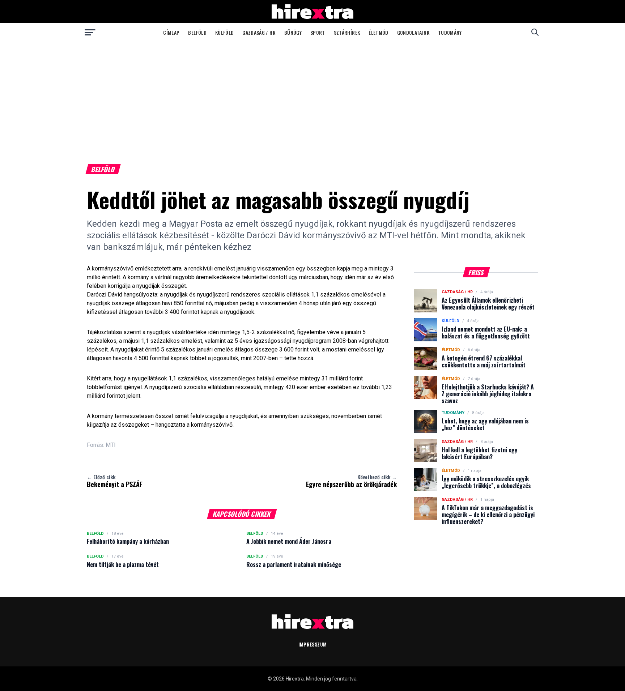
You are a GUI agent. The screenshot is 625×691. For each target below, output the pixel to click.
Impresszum (312, 644)
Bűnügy (293, 32)
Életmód (378, 32)
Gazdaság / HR (259, 32)
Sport (317, 32)
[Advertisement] (312, 95)
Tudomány (450, 32)
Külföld (224, 32)
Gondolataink (413, 32)
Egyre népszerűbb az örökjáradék (351, 481)
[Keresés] (535, 32)
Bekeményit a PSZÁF (115, 481)
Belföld (197, 32)
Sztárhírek (347, 32)
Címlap (171, 32)
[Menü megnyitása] (90, 32)
